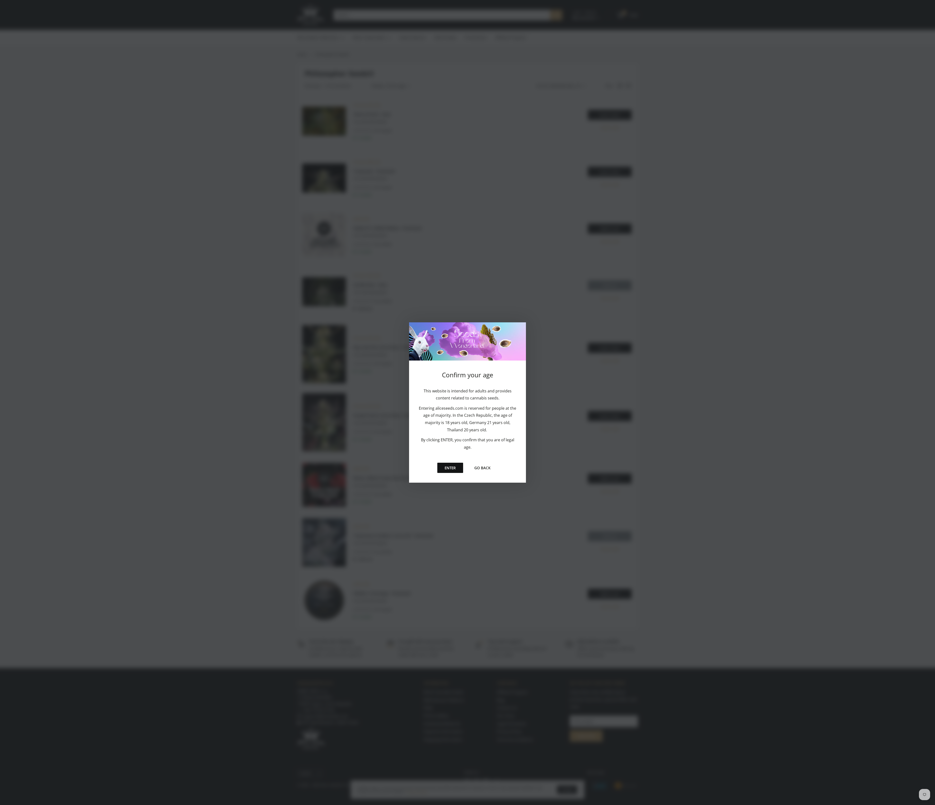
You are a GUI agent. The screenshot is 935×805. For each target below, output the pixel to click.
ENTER (450, 467)
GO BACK (482, 467)
